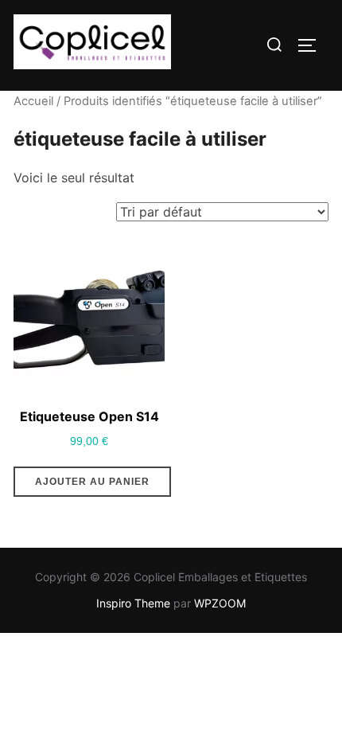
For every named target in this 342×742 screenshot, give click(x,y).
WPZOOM (220, 603)
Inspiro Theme (133, 603)
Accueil (33, 101)
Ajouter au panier (92, 481)
